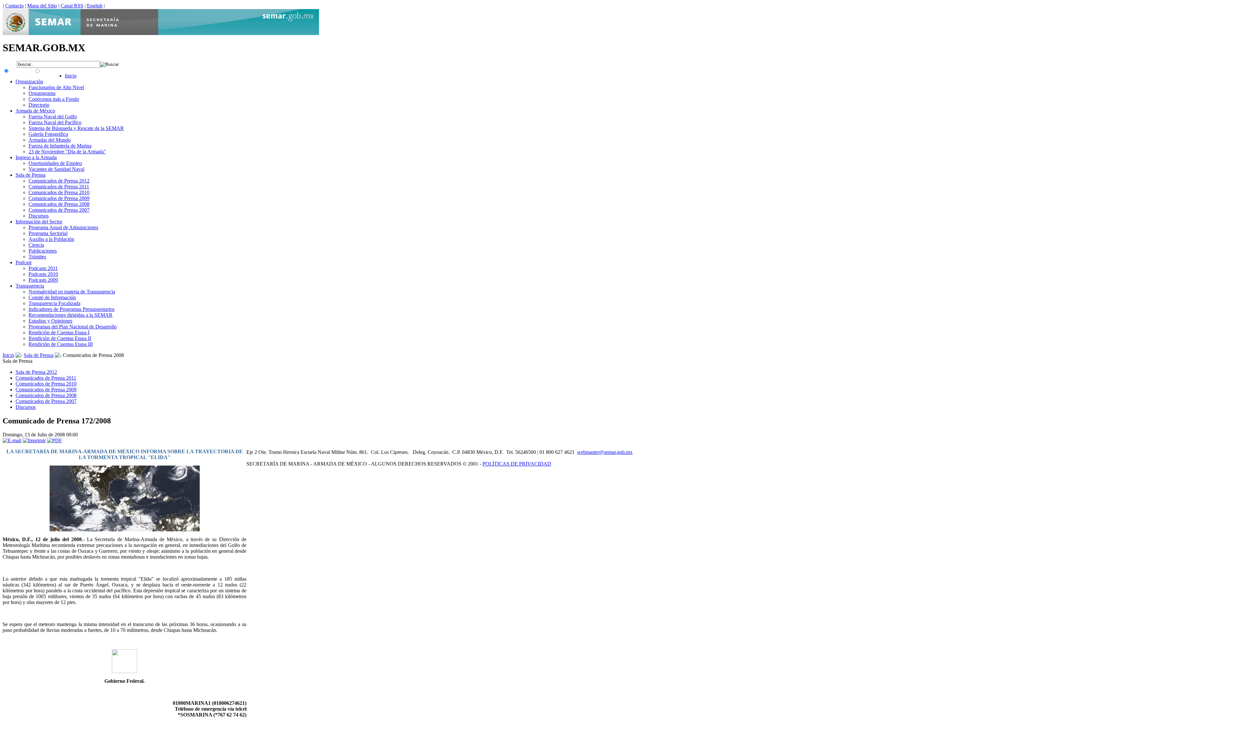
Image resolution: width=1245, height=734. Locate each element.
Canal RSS (72, 5)
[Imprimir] (34, 440)
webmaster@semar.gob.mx (605, 452)
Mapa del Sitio (42, 5)
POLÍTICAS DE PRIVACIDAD (516, 464)
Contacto (14, 5)
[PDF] (54, 440)
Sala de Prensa (38, 355)
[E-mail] (12, 440)
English (94, 5)
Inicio (8, 355)
